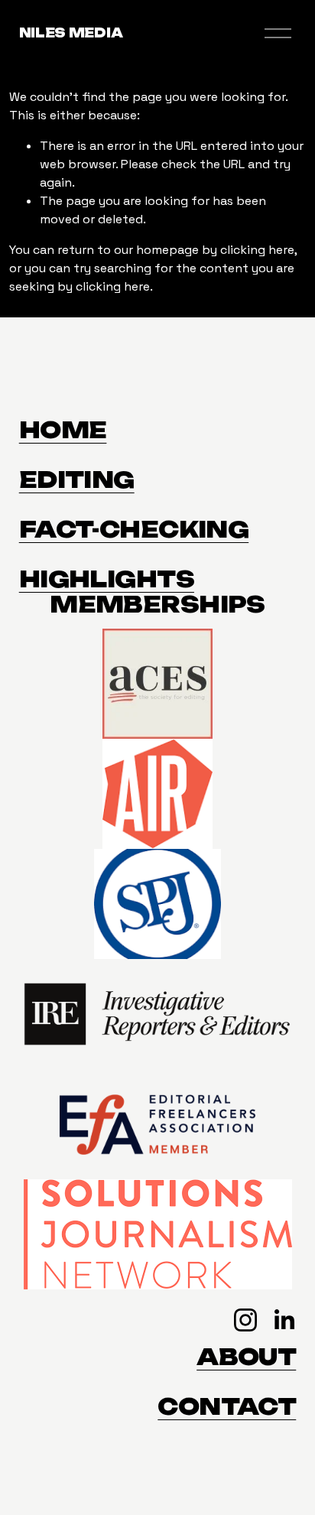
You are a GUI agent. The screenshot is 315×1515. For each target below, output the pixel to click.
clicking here (257, 250)
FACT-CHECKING (133, 529)
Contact (227, 1406)
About (246, 1357)
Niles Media (70, 33)
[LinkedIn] (283, 1320)
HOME (63, 430)
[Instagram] (245, 1320)
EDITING (77, 480)
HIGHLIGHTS (106, 579)
